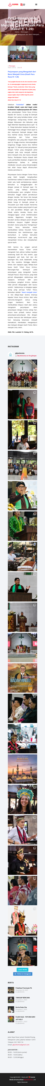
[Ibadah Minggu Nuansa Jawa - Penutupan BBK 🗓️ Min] (22, 556)
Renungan (24, 32)
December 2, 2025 (21, 1009)
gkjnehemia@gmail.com (21, 1045)
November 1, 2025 (21, 1021)
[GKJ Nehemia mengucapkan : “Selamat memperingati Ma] (22, 769)
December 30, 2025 (22, 990)
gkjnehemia (20, 992)
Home (17, 32)
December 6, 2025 (21, 1000)
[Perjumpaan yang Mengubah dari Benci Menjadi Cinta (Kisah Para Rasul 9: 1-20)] (22, 54)
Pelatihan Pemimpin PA (24, 988)
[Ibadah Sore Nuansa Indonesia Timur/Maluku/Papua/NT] (22, 708)
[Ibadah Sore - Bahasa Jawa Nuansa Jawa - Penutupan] (22, 374)
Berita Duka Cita (21, 1007)
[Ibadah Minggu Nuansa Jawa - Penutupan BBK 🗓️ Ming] (22, 404)
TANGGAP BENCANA (23, 998)
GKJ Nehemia (28, 1080)
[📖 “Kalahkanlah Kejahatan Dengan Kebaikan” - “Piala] (22, 678)
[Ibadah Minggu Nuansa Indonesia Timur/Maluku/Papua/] (22, 799)
